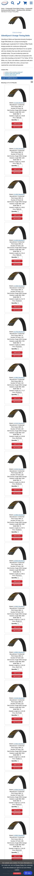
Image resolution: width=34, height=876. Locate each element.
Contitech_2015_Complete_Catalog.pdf (13, 72)
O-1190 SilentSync (19, 148)
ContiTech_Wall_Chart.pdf (10, 75)
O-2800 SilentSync (19, 652)
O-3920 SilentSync (19, 835)
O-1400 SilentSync (19, 240)
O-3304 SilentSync (19, 744)
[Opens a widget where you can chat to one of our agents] (27, 873)
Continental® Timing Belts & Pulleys (15, 8)
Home (2, 8)
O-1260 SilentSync (19, 194)
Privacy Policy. (20, 865)
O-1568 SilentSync (19, 286)
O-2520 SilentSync (19, 560)
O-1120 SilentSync (19, 102)
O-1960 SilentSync (19, 377)
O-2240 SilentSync (19, 469)
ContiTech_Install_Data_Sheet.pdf (12, 73)
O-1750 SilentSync (19, 331)
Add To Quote (17, 126)
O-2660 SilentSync (19, 606)
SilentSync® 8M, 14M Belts (24, 10)
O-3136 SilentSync (19, 698)
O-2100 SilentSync (19, 423)
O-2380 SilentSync (19, 515)
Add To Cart (17, 123)
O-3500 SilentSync (19, 789)
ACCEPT (17, 873)
